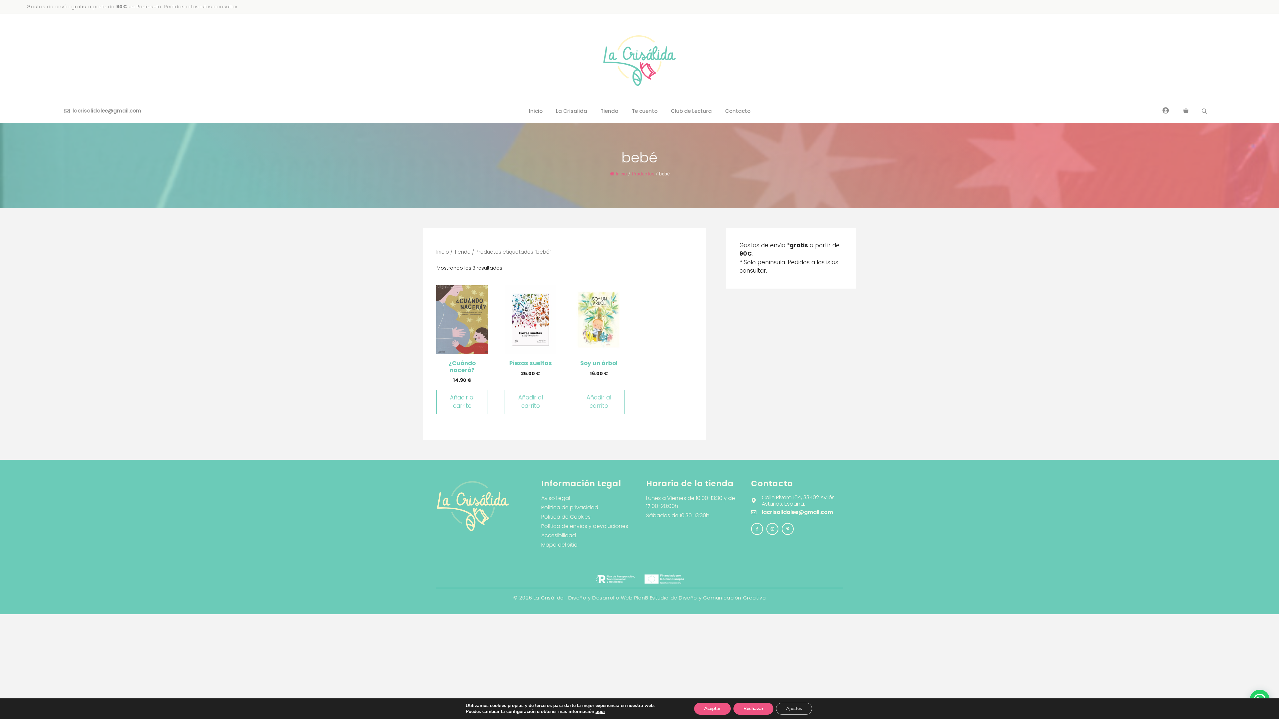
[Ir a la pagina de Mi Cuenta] (1166, 110)
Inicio (536, 111)
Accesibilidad (558, 535)
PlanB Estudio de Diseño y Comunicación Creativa (700, 597)
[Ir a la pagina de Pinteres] (788, 529)
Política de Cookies (566, 517)
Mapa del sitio (559, 545)
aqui (600, 711)
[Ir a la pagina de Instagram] (757, 529)
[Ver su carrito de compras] (1186, 111)
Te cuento (644, 111)
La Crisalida (571, 111)
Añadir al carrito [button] (462, 401)
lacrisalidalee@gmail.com (107, 110)
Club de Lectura (691, 111)
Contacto (737, 111)
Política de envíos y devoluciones (584, 526)
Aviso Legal (555, 498)
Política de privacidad (569, 507)
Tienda (610, 111)
